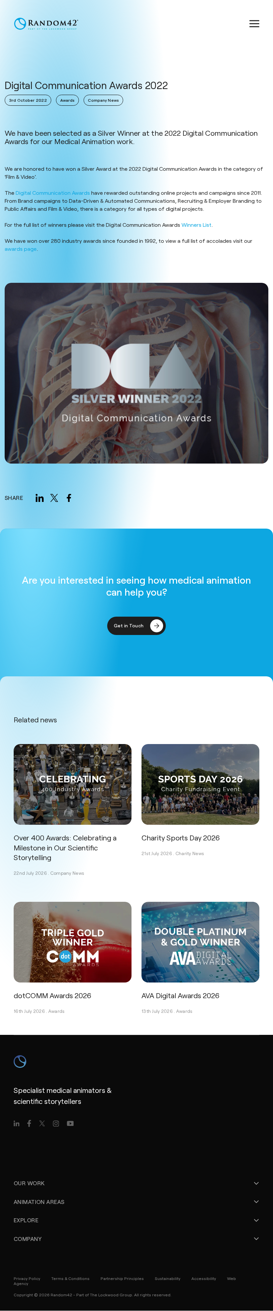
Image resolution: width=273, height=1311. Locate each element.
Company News (67, 873)
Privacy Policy (27, 1278)
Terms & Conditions (70, 1278)
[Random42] (46, 23)
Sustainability (167, 1278)
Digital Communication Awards (53, 192)
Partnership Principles (122, 1278)
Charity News (189, 853)
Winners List (196, 224)
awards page (21, 248)
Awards (56, 1011)
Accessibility (203, 1278)
